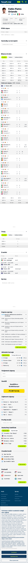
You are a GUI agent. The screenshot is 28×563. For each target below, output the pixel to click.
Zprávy (19, 472)
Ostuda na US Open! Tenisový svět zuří (14, 339)
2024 (3, 68)
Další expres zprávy (20, 347)
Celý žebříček (22, 446)
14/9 (11, 80)
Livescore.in (7, 475)
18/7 (19, 70)
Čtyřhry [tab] (10, 235)
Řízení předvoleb (14, 560)
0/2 (11, 200)
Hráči (3, 5)
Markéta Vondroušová (5, 500)
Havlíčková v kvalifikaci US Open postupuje (15, 334)
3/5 (19, 198)
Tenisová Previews (18, 496)
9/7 (19, 80)
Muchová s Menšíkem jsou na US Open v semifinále (14, 323)
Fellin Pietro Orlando (10, 5)
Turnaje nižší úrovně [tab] (16, 355)
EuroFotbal (7, 478)
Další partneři (22, 482)
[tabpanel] (14, 132)
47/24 (10, 65)
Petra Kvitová (3, 498)
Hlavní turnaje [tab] (6, 355)
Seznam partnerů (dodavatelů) (9, 548)
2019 (3, 80)
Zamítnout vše (14, 556)
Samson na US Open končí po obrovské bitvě (14, 331)
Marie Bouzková (4, 504)
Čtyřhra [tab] (10, 57)
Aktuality (16, 494)
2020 (3, 77)
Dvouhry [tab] (4, 235)
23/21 (11, 63)
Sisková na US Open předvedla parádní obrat (14, 319)
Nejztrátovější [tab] (14, 430)
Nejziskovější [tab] (6, 430)
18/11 (11, 68)
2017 (3, 200)
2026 (3, 63)
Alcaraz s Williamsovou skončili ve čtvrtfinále (13, 315)
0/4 (11, 77)
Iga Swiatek (3, 502)
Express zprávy (18, 500)
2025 (3, 65)
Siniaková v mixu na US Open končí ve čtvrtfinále (14, 327)
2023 (3, 70)
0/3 (19, 68)
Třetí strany (12, 535)
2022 (3, 73)
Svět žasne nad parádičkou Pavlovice (13, 341)
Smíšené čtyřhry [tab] (18, 57)
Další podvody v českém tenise (12, 336)
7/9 (19, 65)
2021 (3, 75)
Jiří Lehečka (3, 496)
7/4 (19, 75)
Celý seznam (22, 464)
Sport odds (20, 475)
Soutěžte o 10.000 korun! (14, 385)
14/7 (19, 63)
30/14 (11, 70)
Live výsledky (7, 472)
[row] (14, 63)
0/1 (19, 77)
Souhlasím (14, 552)
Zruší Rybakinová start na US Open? (13, 344)
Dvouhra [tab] (4, 57)
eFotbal (19, 478)
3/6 (11, 198)
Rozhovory (17, 498)
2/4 (11, 73)
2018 (3, 198)
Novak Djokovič (4, 494)
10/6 (11, 75)
